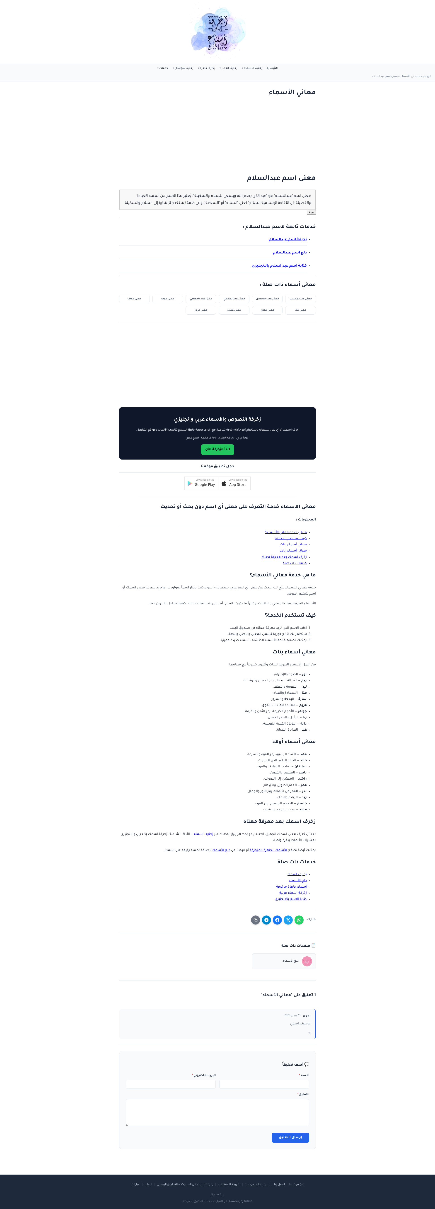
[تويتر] (288, 920)
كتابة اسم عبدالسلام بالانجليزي (279, 266)
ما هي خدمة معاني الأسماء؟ (286, 533)
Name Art (217, 1195)
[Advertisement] (222, 136)
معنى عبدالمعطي (234, 299)
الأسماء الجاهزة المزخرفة (268, 850)
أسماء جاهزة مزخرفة (291, 887)
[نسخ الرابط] (255, 920)
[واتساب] (299, 920)
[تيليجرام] (266, 920)
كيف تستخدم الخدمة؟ (291, 539)
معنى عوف (167, 299)
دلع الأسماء (221, 850)
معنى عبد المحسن (267, 299)
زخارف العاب (229, 68)
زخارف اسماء (203, 834)
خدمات (163, 68)
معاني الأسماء (409, 76)
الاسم (304, 1075)
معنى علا (300, 310)
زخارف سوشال (184, 68)
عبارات (136, 1184)
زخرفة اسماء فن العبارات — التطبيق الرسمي (185, 1184)
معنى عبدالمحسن (301, 299)
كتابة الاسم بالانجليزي (291, 899)
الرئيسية (272, 68)
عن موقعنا (296, 1184)
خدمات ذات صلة (295, 563)
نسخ (311, 212)
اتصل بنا (279, 1184)
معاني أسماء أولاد (293, 551)
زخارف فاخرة (207, 68)
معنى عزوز (201, 310)
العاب (148, 1184)
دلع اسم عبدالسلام (290, 253)
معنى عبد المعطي (201, 299)
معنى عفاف (134, 299)
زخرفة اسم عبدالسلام (288, 240)
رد (309, 1032)
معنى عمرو (234, 310)
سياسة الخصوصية (257, 1184)
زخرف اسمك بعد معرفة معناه (284, 557)
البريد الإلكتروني (204, 1075)
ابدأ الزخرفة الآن (217, 449)
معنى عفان (267, 310)
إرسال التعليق (290, 1137)
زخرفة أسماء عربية (293, 893)
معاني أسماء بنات (293, 545)
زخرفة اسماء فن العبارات (228, 1201)
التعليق (303, 1094)
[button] (234, 483)
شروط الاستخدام (229, 1184)
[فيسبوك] (277, 920)
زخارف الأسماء (253, 68)
